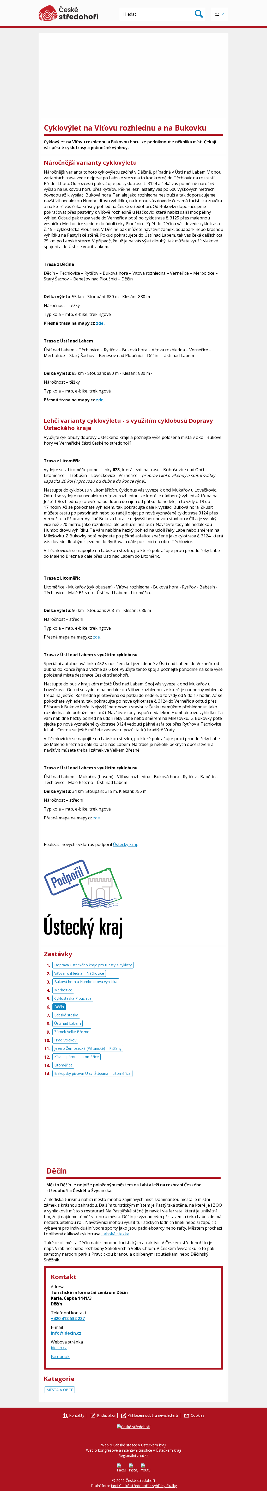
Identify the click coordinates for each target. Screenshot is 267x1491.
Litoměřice (63, 1065)
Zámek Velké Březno (71, 1031)
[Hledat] (198, 14)
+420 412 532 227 (68, 1318)
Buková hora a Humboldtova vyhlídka (85, 981)
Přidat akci (106, 1415)
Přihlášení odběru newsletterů (153, 1415)
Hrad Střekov (65, 1040)
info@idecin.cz (66, 1333)
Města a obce (59, 1389)
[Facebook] (121, 1468)
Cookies (197, 1415)
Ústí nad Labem (67, 1023)
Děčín (59, 1006)
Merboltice (63, 989)
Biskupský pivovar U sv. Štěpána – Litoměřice (92, 1073)
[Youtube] (145, 1468)
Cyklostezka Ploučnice (73, 998)
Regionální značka (133, 1455)
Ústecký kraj (125, 844)
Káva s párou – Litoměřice (76, 1056)
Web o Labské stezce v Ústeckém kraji (133, 1445)
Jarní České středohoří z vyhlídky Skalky (144, 1485)
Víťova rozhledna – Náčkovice (79, 973)
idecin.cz (59, 1348)
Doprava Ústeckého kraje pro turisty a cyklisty (93, 964)
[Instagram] (133, 1468)
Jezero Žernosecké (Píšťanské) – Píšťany (88, 1048)
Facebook (60, 1356)
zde (100, 323)
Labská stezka (66, 1015)
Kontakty (76, 1415)
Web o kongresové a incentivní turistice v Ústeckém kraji (133, 1450)
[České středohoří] (68, 13)
